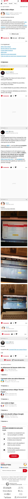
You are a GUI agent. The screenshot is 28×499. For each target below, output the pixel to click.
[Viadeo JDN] (20, 494)
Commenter (6, 96)
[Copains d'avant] (7, 494)
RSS (11, 479)
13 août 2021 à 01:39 (9, 343)
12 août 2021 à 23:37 (9, 204)
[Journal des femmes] (7, 488)
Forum (5, 3)
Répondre (8, 360)
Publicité (21, 476)
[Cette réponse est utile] (11, 96)
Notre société (16, 476)
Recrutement (4, 478)
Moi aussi (14, 38)
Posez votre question (19, 360)
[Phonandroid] (20, 497)
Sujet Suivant (23, 6)
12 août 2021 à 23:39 (10, 328)
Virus (15, 3)
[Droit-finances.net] (20, 491)
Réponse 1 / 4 (4, 66)
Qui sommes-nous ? (5, 476)
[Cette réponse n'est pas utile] (16, 96)
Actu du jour (5, 467)
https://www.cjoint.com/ (7, 159)
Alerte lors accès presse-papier (8, 54)
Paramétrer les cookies (21, 478)
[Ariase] (7, 497)
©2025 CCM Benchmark (14, 481)
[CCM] (6, 1)
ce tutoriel (19, 159)
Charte (8, 479)
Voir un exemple (23, 467)
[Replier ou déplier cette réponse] (26, 66)
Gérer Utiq (4, 479)
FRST (8, 145)
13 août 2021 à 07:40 (14, 14)
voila (25, 22)
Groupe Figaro (23, 479)
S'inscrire (14, 456)
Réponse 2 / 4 (4, 128)
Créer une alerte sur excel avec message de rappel (13, 56)
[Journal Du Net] (20, 488)
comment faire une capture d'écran (18, 349)
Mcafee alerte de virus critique (8, 48)
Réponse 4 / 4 (4, 338)
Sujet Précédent (5, 6)
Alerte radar (4, 52)
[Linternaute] (7, 491)
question (25, 0)
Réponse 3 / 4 (4, 199)
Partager (22, 38)
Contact (25, 476)
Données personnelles (12, 478)
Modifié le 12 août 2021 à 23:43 (11, 73)
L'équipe (11, 476)
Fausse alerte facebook (7, 50)
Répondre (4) (6, 38)
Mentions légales (16, 479)
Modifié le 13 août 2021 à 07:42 (11, 133)
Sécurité (10, 3)
